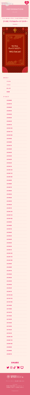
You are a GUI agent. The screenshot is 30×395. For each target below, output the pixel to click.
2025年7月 (9, 145)
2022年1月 (9, 291)
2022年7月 (9, 270)
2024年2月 (9, 204)
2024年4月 (9, 197)
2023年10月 (9, 218)
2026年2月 (9, 121)
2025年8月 (9, 142)
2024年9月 (9, 180)
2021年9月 (9, 305)
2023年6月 (9, 232)
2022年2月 (9, 288)
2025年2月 (9, 163)
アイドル (9, 81)
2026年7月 (9, 103)
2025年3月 (9, 159)
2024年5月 (9, 194)
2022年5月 (9, 277)
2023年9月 (9, 222)
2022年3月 (9, 284)
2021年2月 (9, 329)
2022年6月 (9, 274)
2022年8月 (9, 267)
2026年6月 (9, 107)
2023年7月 (9, 229)
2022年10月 (9, 260)
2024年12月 (9, 169)
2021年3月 (9, 326)
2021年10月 (9, 302)
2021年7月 (9, 312)
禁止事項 (16, 381)
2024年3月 (9, 201)
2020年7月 (9, 354)
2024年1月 (9, 208)
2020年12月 (9, 336)
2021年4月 (9, 322)
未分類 (8, 91)
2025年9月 (9, 138)
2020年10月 (9, 343)
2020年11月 (9, 340)
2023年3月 (9, 242)
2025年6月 (9, 149)
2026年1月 (9, 124)
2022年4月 (9, 281)
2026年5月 (9, 110)
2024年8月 (9, 183)
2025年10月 (9, 135)
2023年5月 (9, 236)
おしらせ (7, 18)
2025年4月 (9, 156)
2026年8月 (9, 100)
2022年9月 (9, 263)
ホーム (4, 18)
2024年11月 (9, 173)
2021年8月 (9, 309)
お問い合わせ (21, 381)
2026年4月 (9, 114)
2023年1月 (9, 249)
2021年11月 (9, 298)
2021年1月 (9, 333)
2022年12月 (9, 253)
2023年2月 (9, 246)
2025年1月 (9, 166)
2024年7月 (9, 187)
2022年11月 (9, 256)
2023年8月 (9, 225)
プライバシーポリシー (10, 381)
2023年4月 (9, 239)
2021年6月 (9, 315)
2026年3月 (9, 117)
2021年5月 (9, 319)
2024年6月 (9, 190)
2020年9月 (9, 347)
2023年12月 (9, 211)
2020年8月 (9, 350)
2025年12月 (9, 128)
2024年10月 (9, 176)
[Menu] (27, 3)
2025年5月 (9, 152)
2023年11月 (9, 215)
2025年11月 (9, 131)
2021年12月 (9, 295)
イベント (12, 18)
